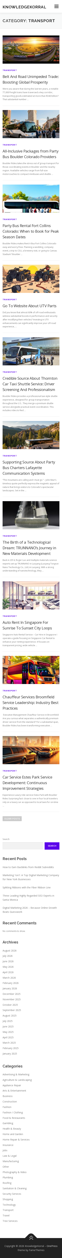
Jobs (5, 1150)
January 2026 (10, 988)
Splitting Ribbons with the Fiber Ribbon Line (27, 887)
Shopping (8, 1199)
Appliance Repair (12, 1085)
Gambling (8, 1123)
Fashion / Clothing (13, 1112)
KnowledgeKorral (24, 6)
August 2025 (10, 1015)
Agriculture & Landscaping (17, 1079)
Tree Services (10, 1221)
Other (6, 1166)
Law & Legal (10, 1155)
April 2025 (8, 1037)
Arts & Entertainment (14, 1090)
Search (6, 839)
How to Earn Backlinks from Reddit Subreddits (28, 867)
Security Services (12, 1193)
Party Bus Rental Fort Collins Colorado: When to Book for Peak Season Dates (31, 231)
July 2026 (8, 955)
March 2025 (9, 1042)
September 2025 (12, 1010)
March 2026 (9, 977)
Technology (9, 1204)
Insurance (8, 1145)
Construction (10, 1101)
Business (8, 1096)
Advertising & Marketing (16, 1074)
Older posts (12, 818)
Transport (10, 70)
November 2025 (12, 999)
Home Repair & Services (16, 1139)
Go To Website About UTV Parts (29, 305)
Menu (56, 6)
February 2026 (11, 983)
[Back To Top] (31, 1238)
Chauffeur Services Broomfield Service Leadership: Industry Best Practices (30, 702)
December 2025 (11, 993)
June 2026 (8, 961)
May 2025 (8, 1032)
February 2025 (11, 1048)
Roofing (7, 1182)
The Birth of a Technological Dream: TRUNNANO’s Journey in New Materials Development (29, 548)
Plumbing (8, 1177)
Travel (6, 1215)
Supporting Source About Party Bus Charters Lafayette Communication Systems (29, 467)
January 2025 (10, 1053)
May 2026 (8, 966)
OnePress (52, 1246)
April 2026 (8, 972)
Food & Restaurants (14, 1117)
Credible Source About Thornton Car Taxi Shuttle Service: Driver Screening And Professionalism (30, 384)
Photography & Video (15, 1172)
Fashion (7, 1107)
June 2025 (8, 1026)
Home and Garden (13, 1134)
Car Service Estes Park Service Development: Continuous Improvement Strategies (27, 782)
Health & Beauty (12, 1128)
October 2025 (10, 1004)
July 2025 (8, 1021)
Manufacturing (11, 1161)
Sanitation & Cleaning (15, 1188)
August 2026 (10, 950)
